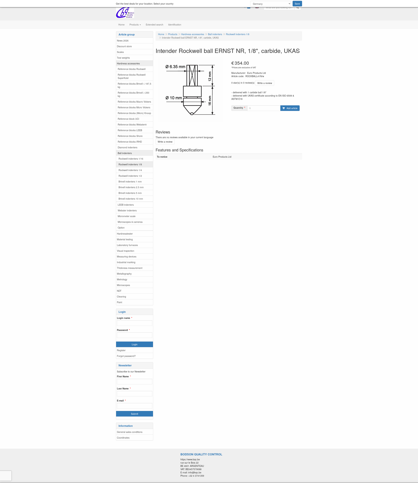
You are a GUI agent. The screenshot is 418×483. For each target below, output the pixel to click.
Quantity (238, 107)
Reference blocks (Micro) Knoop (134, 113)
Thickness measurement (129, 268)
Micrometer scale (127, 216)
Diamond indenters (127, 147)
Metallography (124, 273)
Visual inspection (125, 250)
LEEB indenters (126, 204)
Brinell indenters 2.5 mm (131, 187)
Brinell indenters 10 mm (131, 198)
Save (297, 3)
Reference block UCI (128, 118)
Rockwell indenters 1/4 (130, 170)
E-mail (120, 400)
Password (122, 330)
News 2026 (123, 40)
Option (121, 227)
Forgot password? (126, 356)
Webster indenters (127, 210)
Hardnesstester (125, 233)
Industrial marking (126, 262)
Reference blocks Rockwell (131, 69)
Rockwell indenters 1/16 (131, 158)
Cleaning (121, 296)
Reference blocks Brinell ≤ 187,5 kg (134, 85)
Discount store (124, 46)
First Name (123, 376)
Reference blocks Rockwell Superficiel (131, 76)
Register (121, 350)
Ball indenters (125, 153)
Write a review (264, 83)
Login (134, 344)
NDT (119, 290)
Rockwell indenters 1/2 (130, 175)
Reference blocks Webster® (132, 124)
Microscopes (123, 285)
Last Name (123, 388)
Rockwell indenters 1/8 (130, 164)
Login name (123, 317)
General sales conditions (129, 432)
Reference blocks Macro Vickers (134, 101)
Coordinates (123, 437)
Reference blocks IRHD (130, 141)
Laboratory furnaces (127, 245)
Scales (120, 52)
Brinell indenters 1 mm (130, 181)
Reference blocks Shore (130, 136)
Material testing (125, 239)
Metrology (122, 279)
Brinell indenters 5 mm (130, 193)
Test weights (123, 57)
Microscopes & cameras (130, 221)
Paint (119, 302)
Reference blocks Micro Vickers (134, 107)
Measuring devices (126, 256)
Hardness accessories (128, 63)
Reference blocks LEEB (130, 130)
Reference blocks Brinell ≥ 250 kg (133, 94)
